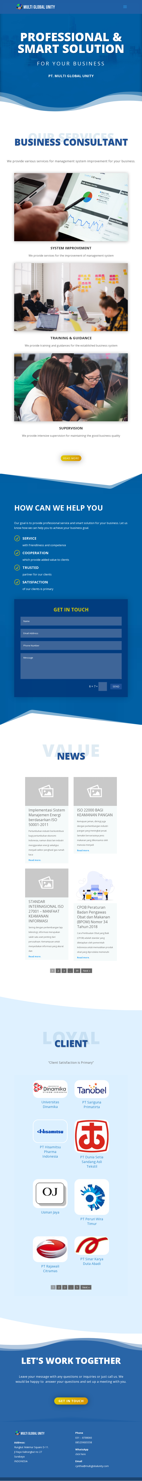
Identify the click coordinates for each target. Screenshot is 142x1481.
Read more (71, 458)
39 (77, 970)
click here (80, 1454)
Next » (86, 970)
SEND (116, 686)
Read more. (35, 860)
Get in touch (71, 1401)
